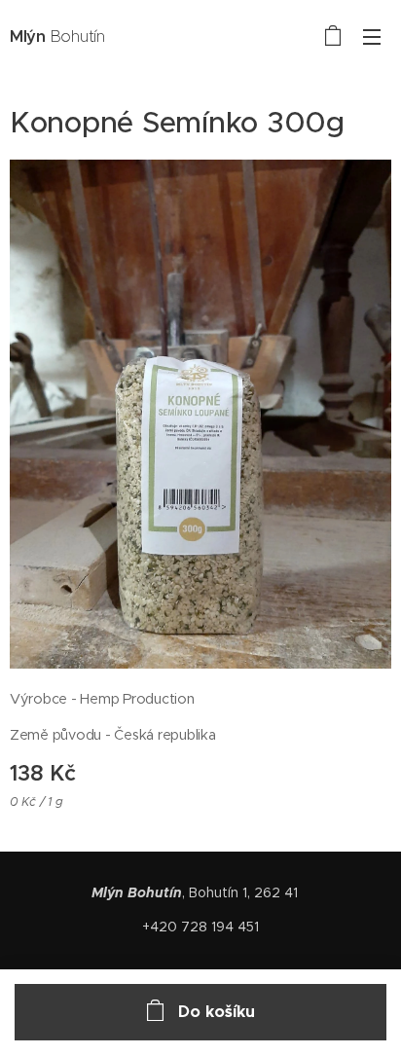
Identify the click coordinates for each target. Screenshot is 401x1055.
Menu (371, 36)
